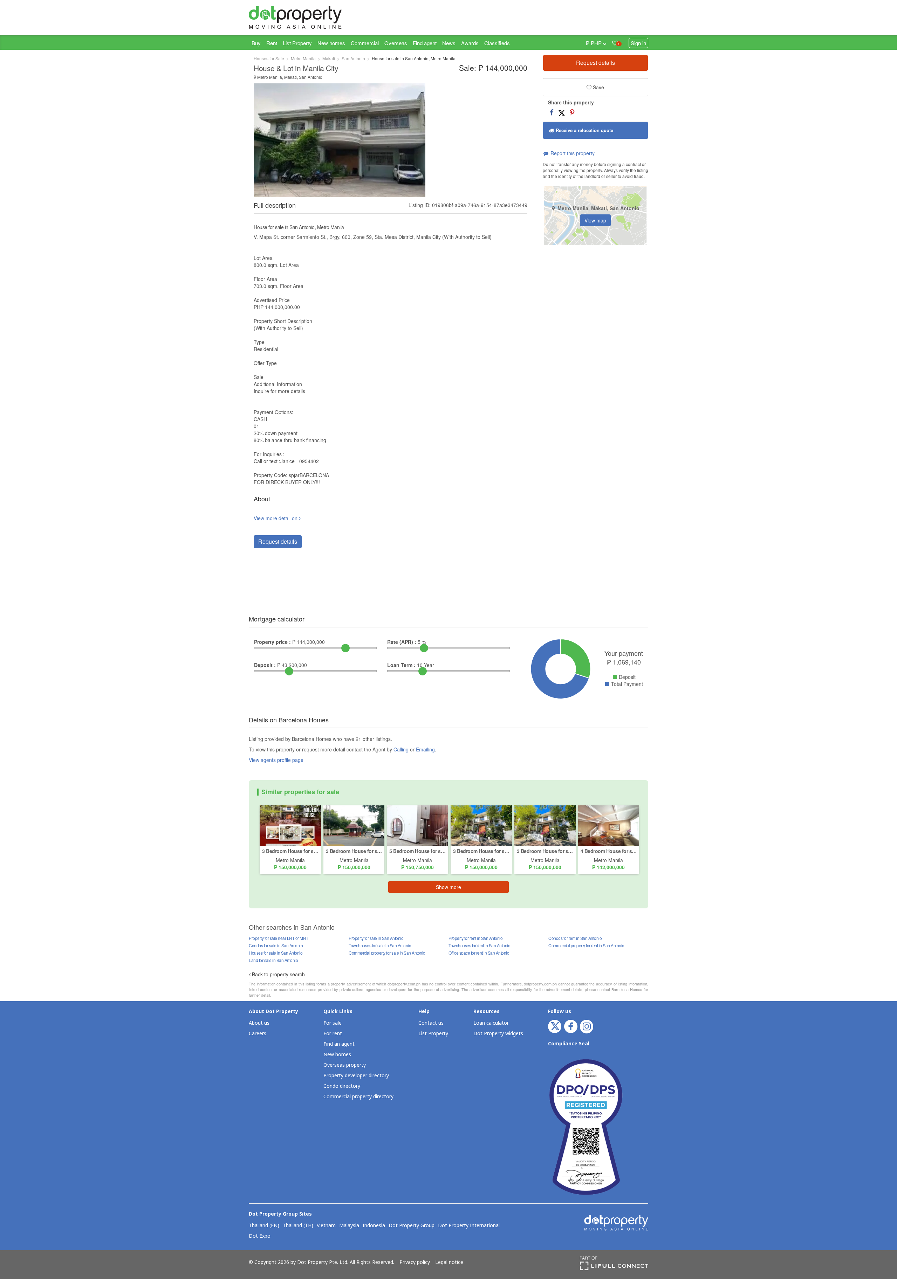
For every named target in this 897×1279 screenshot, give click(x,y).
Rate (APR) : (401, 641)
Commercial (365, 43)
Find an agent (339, 1044)
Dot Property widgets (498, 1033)
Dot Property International (469, 1225)
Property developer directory (356, 1075)
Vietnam (326, 1225)
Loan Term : (401, 664)
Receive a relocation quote (583, 130)
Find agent (425, 43)
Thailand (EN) (264, 1225)
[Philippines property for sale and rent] (312, 17)
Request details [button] (277, 541)
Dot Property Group (411, 1225)
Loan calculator (491, 1023)
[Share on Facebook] (552, 112)
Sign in (638, 43)
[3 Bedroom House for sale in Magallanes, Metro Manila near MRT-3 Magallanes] (290, 824)
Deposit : (265, 664)
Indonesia (374, 1225)
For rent (332, 1033)
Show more (448, 887)
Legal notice (449, 1262)
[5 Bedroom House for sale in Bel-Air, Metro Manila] (417, 824)
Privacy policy (414, 1262)
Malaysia (349, 1225)
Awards (470, 43)
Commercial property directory (358, 1096)
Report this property (572, 153)
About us (259, 1023)
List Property (297, 43)
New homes (331, 43)
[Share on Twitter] (562, 112)
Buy (256, 43)
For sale (332, 1023)
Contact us (431, 1023)
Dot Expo (260, 1236)
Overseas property (344, 1065)
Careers (257, 1033)
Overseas (395, 43)
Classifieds (497, 43)
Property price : (272, 641)
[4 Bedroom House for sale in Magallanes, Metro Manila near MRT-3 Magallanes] (608, 824)
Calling (401, 749)
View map (595, 220)
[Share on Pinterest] (572, 112)
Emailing (425, 749)
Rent (271, 43)
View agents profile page (276, 759)
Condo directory (341, 1086)
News (449, 43)
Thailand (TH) (298, 1225)
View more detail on (276, 518)
